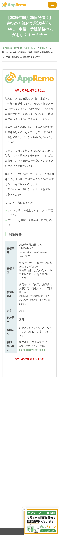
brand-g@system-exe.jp (32, 349)
